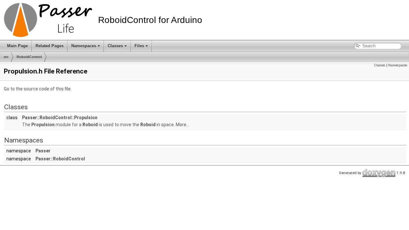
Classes (115, 45)
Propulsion (43, 124)
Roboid (90, 124)
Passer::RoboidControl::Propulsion (59, 117)
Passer (42, 150)
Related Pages (49, 45)
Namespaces (83, 45)
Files (139, 45)
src (6, 57)
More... (182, 124)
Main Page (17, 45)
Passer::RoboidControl (60, 158)
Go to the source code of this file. (38, 88)
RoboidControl (29, 57)
